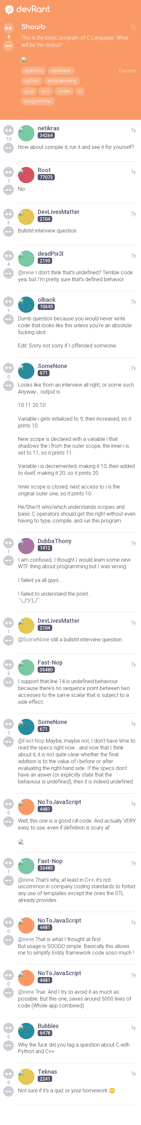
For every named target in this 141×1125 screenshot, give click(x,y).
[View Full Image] (78, 59)
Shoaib (33, 27)
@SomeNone (34, 639)
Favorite (127, 70)
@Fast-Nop (31, 741)
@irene (26, 272)
